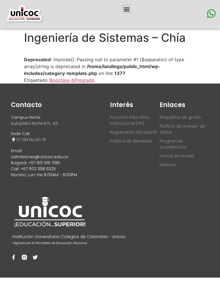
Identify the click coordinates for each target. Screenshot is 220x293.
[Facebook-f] (13, 257)
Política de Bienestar (131, 141)
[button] (126, 9)
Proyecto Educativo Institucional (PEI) (130, 120)
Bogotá (57, 80)
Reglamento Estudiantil (133, 132)
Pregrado (84, 80)
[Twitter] (35, 257)
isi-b (69, 80)
